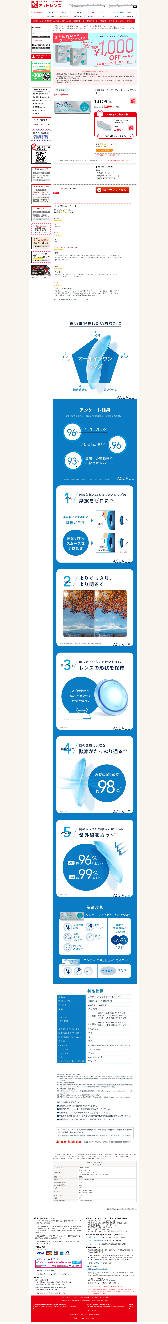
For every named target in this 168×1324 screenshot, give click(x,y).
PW (33, 33)
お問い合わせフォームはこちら (97, 1269)
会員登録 (107, 4)
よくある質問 (97, 4)
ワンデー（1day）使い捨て (84, 26)
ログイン (78, 299)
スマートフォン (91, 1318)
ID (32, 30)
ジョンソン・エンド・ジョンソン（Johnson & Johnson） (93, 28)
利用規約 (65, 1300)
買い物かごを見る (129, 4)
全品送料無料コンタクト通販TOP (63, 26)
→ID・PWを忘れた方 (38, 40)
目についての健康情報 (96, 1240)
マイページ (117, 4)
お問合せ (89, 1297)
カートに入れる (112, 190)
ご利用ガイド (72, 4)
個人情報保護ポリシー (76, 1300)
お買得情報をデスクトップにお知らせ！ (43, 56)
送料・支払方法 (80, 1297)
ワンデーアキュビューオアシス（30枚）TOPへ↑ (122, 1209)
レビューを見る (104, 150)
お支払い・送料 (84, 4)
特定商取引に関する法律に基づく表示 (96, 1300)
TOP (63, 1297)
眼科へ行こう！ (94, 1237)
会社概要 (96, 1297)
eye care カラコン (95, 1244)
